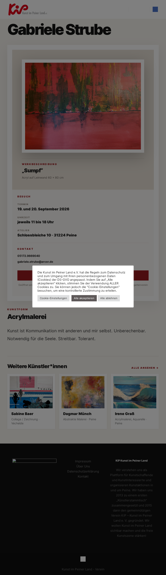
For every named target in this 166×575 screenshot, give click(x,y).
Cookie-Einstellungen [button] (53, 298)
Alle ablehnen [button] (108, 298)
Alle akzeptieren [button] (84, 298)
